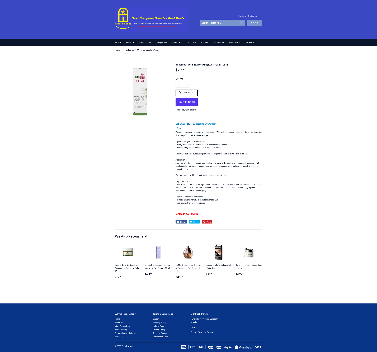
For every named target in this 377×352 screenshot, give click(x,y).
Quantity (179, 78)
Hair (150, 42)
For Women (218, 42)
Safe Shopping (121, 330)
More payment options (186, 110)
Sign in (241, 16)
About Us (119, 322)
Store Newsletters (122, 326)
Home (117, 50)
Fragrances (162, 42)
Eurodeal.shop (128, 346)
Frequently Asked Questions (127, 333)
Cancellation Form (160, 337)
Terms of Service (160, 333)
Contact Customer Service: (202, 332)
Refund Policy (159, 326)
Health (118, 42)
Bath (141, 42)
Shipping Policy (159, 322)
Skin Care (130, 42)
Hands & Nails (235, 42)
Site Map (119, 337)
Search (156, 319)
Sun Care (192, 42)
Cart (257, 23)
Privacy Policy (159, 330)
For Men (204, 42)
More (249, 42)
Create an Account (255, 16)
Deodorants (177, 42)
